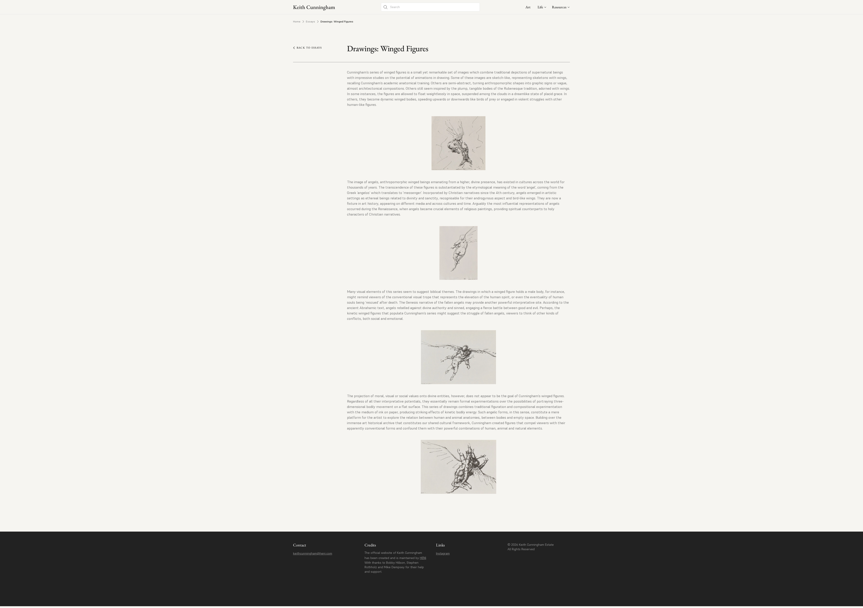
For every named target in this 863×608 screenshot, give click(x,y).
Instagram (443, 553)
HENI (423, 558)
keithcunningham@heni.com (312, 553)
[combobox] (542, 7)
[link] (527, 7)
